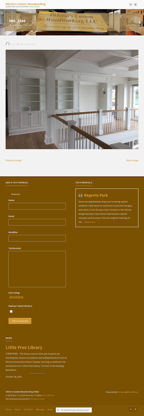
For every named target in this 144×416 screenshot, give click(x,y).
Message (40, 409)
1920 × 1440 (24, 44)
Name (11, 200)
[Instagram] (136, 5)
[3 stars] (16, 298)
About (18, 409)
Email (11, 216)
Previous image (14, 160)
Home (9, 409)
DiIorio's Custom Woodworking (25, 4)
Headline (13, 232)
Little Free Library (24, 347)
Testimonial (14, 248)
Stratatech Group (37, 399)
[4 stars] (19, 298)
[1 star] (10, 298)
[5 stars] (22, 298)
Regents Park (96, 195)
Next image (132, 160)
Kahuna (121, 392)
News (50, 409)
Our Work (28, 409)
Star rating (14, 292)
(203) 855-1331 (48, 395)
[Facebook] (131, 5)
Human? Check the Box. (20, 305)
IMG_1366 (18, 25)
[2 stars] (13, 298)
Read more (90, 221)
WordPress (132, 392)
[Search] (58, 409)
